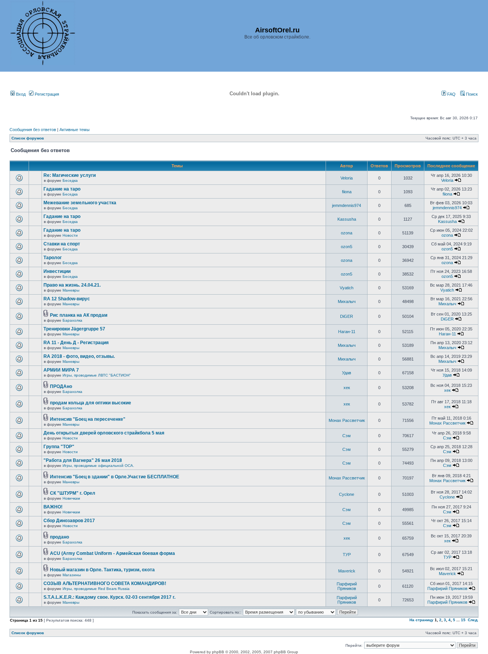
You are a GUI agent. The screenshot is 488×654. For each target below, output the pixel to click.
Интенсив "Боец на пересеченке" (87, 419)
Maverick (346, 571)
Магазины (72, 575)
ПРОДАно (61, 386)
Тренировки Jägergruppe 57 (74, 329)
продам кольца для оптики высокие (90, 403)
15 (463, 620)
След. (473, 620)
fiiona (347, 191)
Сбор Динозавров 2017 (69, 520)
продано (59, 537)
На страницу (421, 620)
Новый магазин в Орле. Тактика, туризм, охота (102, 569)
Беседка (70, 180)
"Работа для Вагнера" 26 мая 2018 (82, 460)
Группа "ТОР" (58, 446)
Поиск (471, 94)
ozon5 (346, 246)
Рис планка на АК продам (79, 315)
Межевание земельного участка (79, 202)
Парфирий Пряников (347, 586)
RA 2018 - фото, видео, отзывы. (79, 356)
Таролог (52, 257)
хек (347, 387)
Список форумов (27, 138)
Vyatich (346, 287)
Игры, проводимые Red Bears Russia (96, 589)
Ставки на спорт (61, 244)
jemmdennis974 (346, 205)
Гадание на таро (61, 189)
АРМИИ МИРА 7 (61, 370)
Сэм (346, 435)
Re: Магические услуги (69, 175)
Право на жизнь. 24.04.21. (72, 285)
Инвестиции (57, 271)
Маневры (71, 290)
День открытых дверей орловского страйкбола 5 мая (103, 433)
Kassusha (346, 219)
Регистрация (46, 94)
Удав (346, 372)
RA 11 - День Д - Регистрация (76, 342)
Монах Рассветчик (347, 420)
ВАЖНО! (53, 507)
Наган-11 (346, 331)
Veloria (346, 178)
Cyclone (346, 494)
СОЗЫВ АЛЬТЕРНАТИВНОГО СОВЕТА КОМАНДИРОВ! (104, 583)
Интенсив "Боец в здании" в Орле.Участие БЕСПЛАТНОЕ (114, 476)
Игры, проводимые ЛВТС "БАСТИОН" (97, 375)
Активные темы (74, 129)
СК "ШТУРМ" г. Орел (72, 493)
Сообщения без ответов (33, 129)
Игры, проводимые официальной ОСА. (98, 465)
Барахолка (72, 320)
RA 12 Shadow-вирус (66, 298)
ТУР (347, 554)
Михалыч (347, 301)
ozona (346, 233)
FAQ (451, 94)
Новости (70, 235)
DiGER (346, 316)
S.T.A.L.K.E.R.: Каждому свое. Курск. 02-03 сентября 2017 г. (109, 597)
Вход (20, 94)
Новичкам (71, 498)
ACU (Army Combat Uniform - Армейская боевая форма (112, 553)
